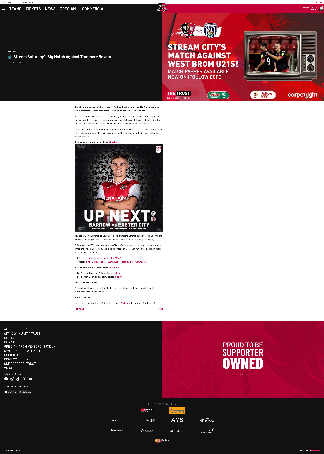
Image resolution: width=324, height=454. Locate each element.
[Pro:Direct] (117, 420)
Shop (31, 2)
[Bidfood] (207, 420)
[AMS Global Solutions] (177, 420)
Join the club (13, 2)
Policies (11, 355)
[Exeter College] (207, 430)
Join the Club (243, 374)
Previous (79, 308)
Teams (15, 8)
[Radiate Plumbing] (162, 440)
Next (160, 308)
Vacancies (13, 368)
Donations (13, 342)
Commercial (94, 8)
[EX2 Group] (177, 430)
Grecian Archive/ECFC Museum (30, 346)
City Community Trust (22, 333)
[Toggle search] (321, 2)
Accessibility (15, 329)
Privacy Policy (16, 359)
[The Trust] (147, 410)
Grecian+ (69, 8)
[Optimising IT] (147, 430)
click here (118, 273)
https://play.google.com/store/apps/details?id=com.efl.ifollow (116, 261)
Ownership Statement (23, 351)
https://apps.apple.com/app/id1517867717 (102, 258)
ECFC (4, 2)
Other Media (315, 450)
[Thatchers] (117, 430)
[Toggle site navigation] (3, 8)
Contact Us (14, 338)
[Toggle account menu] (316, 2)
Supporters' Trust (20, 363)
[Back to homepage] (162, 7)
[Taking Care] (147, 420)
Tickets (24, 2)
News (50, 8)
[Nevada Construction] (177, 410)
